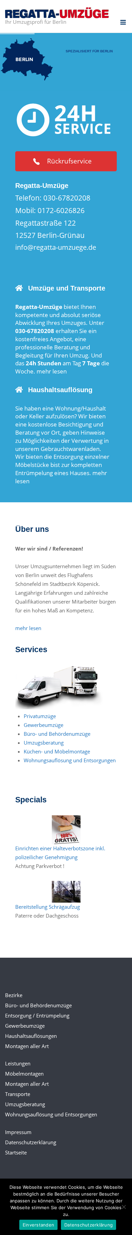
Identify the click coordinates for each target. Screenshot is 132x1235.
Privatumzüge (40, 716)
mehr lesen (52, 371)
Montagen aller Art (27, 1046)
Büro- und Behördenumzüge (57, 733)
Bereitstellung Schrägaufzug (47, 906)
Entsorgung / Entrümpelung (37, 1015)
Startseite (16, 1152)
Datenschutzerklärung (30, 1142)
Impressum (18, 1132)
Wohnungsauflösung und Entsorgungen (70, 760)
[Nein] (123, 1206)
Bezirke (13, 995)
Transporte (17, 1094)
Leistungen (17, 1063)
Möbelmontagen (24, 1073)
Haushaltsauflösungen (31, 1035)
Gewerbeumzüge (43, 724)
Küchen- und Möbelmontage (57, 751)
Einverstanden (38, 1225)
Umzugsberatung (44, 742)
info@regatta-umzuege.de (55, 247)
